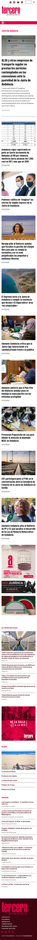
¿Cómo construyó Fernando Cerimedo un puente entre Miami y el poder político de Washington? (17, 812)
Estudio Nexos (27, 936)
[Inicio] (11, 10)
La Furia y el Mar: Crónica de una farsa (15, 884)
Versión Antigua (8, 928)
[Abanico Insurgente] (18, 609)
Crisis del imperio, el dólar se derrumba (16, 821)
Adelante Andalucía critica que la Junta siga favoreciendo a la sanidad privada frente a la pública (18, 346)
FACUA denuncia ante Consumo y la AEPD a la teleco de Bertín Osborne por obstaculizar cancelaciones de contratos (18, 667)
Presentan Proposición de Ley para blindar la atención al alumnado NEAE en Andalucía (18, 437)
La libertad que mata (9, 780)
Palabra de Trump (8, 785)
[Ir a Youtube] (18, 2)
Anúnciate (6, 921)
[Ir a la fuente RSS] (22, 2)
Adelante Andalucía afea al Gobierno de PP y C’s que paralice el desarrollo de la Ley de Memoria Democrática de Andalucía (18, 530)
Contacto (6, 917)
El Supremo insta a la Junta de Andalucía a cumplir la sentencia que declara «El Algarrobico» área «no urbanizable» (17, 301)
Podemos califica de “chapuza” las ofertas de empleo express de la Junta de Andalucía (17, 202)
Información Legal (9, 926)
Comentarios (7, 924)
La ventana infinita (9, 771)
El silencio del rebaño (9, 776)
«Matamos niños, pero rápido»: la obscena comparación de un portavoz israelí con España (17, 849)
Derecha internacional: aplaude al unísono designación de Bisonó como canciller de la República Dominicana (17, 839)
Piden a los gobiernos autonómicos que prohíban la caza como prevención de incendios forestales (16, 677)
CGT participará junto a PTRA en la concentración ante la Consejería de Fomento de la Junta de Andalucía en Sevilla (18, 483)
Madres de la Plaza (8, 789)
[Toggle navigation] (3, 22)
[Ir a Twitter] (14, 2)
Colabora (6, 919)
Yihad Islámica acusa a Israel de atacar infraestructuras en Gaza (16, 696)
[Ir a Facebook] (10, 2)
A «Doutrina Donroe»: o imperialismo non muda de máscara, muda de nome (16, 876)
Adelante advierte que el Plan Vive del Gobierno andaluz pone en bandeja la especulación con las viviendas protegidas (17, 392)
